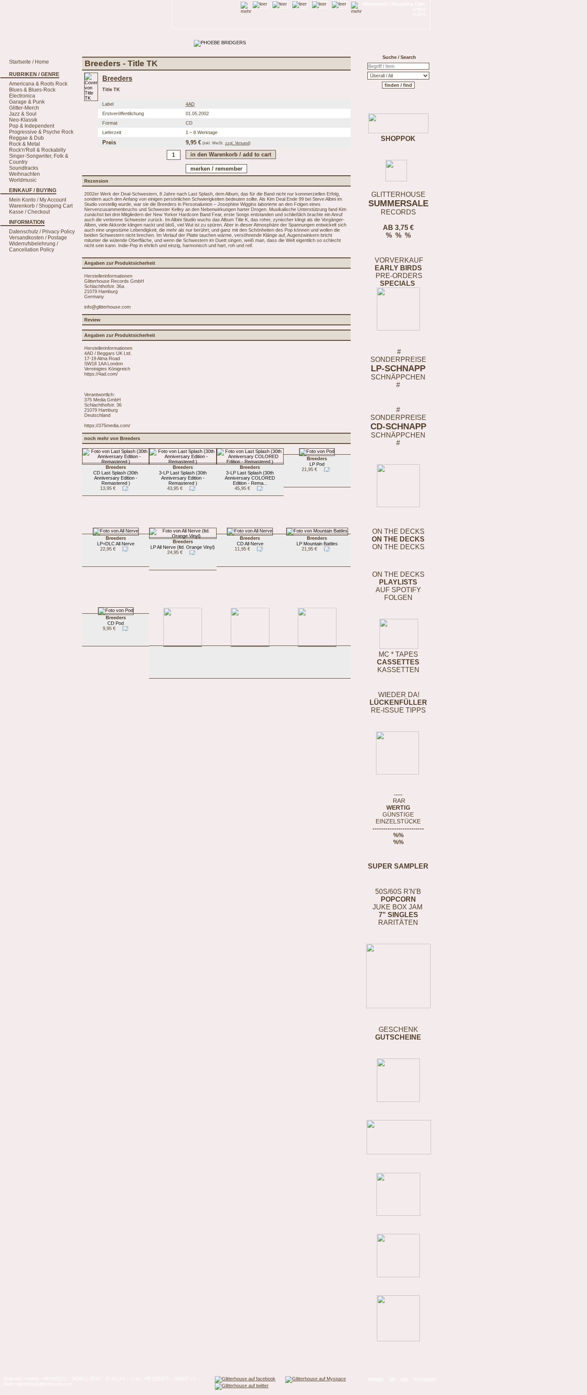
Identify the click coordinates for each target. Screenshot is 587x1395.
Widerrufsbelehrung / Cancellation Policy (33, 247)
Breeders (117, 78)
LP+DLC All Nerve (116, 540)
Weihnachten (24, 174)
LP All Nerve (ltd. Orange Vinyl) (182, 544)
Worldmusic (23, 180)
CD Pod (116, 620)
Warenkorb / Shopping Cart (41, 206)
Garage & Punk (27, 102)
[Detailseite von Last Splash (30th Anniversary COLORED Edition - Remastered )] (250, 461)
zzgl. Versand (237, 143)
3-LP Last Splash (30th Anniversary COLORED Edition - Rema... (250, 475)
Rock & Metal (24, 144)
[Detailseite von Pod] (317, 451)
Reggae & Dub (26, 138)
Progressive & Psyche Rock (41, 132)
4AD (190, 104)
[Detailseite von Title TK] (91, 98)
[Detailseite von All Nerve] (116, 530)
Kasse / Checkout (29, 212)
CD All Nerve (250, 540)
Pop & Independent (31, 126)
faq (392, 1378)
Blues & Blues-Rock (32, 90)
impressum (425, 1378)
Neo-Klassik (23, 120)
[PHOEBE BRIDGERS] (220, 42)
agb (404, 1378)
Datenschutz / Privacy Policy (42, 232)
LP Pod (317, 461)
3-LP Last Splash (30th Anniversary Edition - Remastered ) (183, 475)
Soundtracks (23, 168)
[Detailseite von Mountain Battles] (317, 530)
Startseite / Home (29, 62)
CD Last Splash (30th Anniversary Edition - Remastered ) (115, 475)
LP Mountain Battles (317, 540)
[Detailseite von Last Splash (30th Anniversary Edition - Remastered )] (115, 461)
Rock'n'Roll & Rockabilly (37, 150)
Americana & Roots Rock (38, 84)
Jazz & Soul (23, 114)
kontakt (376, 1378)
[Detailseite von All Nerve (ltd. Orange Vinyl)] (182, 535)
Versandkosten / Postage (38, 238)
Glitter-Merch (24, 108)
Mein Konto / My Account (37, 200)
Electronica (22, 96)
